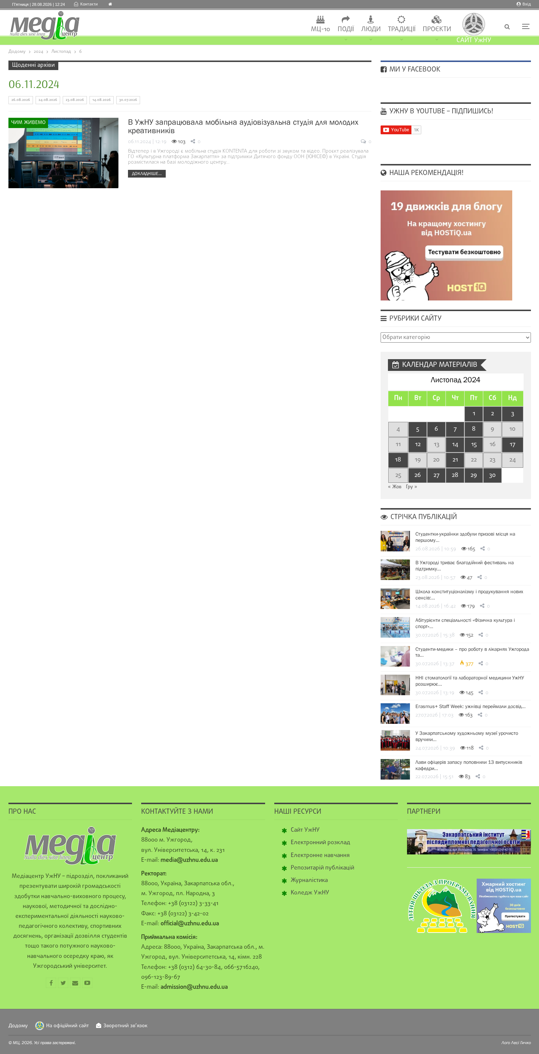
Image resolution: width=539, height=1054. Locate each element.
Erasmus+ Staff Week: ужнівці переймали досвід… (470, 706)
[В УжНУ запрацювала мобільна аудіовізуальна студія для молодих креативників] (63, 153)
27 (436, 475)
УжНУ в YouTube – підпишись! (440, 111)
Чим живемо (28, 123)
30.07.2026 (128, 100)
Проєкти (437, 29)
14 (455, 444)
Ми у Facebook (414, 70)
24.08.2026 (47, 100)
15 (474, 444)
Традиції (401, 29)
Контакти (89, 4)
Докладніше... (147, 173)
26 (417, 475)
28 (455, 475)
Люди (371, 29)
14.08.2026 (101, 100)
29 (473, 475)
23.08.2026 (75, 100)
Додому (18, 1026)
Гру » (411, 487)
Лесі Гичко (521, 1042)
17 (513, 444)
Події (346, 29)
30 (492, 475)
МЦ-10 (320, 29)
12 (418, 444)
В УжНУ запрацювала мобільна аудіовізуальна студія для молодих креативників (243, 126)
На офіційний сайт (67, 1026)
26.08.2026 (20, 100)
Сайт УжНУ (305, 830)
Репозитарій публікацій (322, 868)
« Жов (395, 487)
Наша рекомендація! (425, 173)
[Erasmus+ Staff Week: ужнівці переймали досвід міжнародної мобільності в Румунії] (395, 713)
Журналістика (309, 880)
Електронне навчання (320, 855)
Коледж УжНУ (310, 893)
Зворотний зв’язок (125, 1026)
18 (398, 459)
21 (455, 459)
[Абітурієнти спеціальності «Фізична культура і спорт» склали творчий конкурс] (395, 627)
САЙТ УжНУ (473, 40)
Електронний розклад (320, 842)
